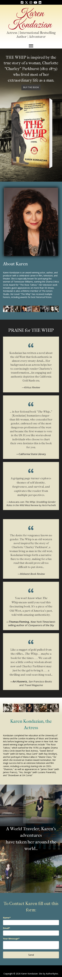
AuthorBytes (52, 973)
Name (6, 917)
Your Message (10, 938)
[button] (31, 87)
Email (6, 928)
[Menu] (31, 46)
